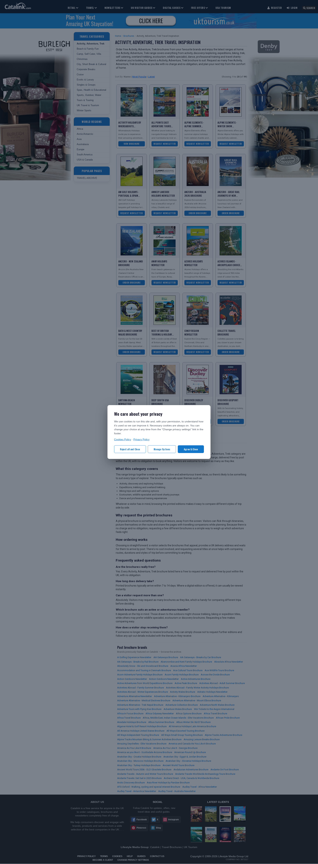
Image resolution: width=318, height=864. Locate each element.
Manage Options (162, 449)
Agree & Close (191, 449)
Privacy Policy (141, 439)
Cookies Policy (122, 439)
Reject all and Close (130, 449)
